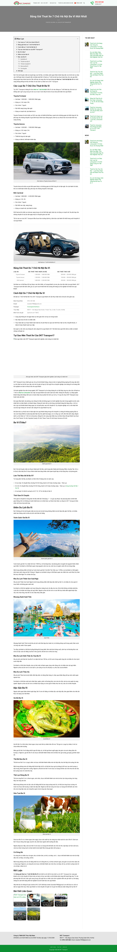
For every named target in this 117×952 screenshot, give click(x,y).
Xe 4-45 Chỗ (44, 3)
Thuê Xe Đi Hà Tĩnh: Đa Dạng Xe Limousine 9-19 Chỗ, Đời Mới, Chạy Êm (96, 92)
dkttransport (66, 22)
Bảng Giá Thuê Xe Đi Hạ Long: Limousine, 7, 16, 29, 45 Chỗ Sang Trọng (96, 101)
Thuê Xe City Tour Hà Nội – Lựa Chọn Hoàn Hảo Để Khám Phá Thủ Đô (96, 74)
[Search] (84, 3)
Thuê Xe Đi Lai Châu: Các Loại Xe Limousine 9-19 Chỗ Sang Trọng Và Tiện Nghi (96, 64)
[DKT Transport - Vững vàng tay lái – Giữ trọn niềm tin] (22, 3)
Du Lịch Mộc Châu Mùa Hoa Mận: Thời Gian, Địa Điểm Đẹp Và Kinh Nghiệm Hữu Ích (96, 54)
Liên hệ (65, 947)
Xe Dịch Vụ (53, 3)
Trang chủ (36, 3)
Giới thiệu (53, 947)
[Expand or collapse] (78, 38)
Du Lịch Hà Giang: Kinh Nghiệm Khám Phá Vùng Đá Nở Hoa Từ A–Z (96, 83)
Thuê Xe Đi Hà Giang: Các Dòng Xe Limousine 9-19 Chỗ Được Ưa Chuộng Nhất (96, 45)
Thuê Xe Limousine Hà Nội (65, 3)
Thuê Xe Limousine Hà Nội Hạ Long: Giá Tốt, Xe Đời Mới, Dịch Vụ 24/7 (96, 110)
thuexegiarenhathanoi (33, 307)
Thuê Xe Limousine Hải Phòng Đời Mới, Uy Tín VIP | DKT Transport (96, 127)
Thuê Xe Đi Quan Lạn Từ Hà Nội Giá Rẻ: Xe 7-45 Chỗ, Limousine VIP (96, 118)
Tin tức (59, 947)
